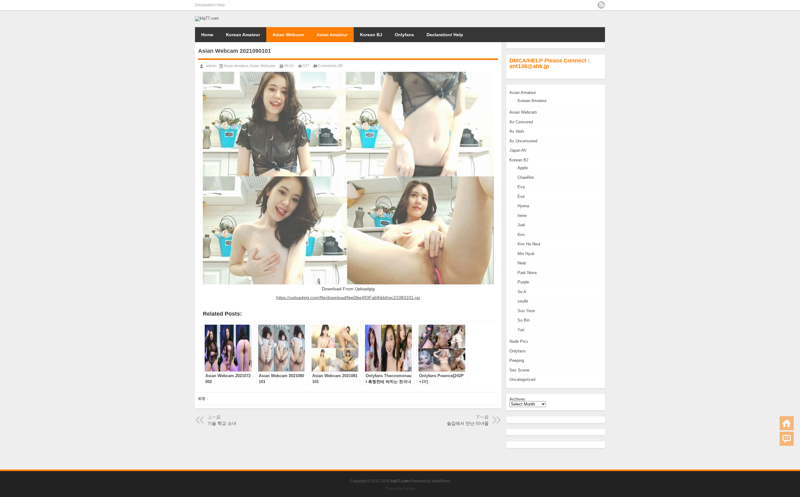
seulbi (523, 301)
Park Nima (527, 272)
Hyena (523, 206)
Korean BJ (371, 34)
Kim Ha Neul (529, 244)
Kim (521, 234)
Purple (523, 282)
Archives (517, 399)
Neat (522, 263)
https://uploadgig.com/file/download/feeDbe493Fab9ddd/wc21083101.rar (348, 297)
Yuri (521, 329)
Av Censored (521, 122)
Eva (521, 187)
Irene (522, 215)
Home (207, 34)
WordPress (441, 481)
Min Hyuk (526, 253)
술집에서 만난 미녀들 (468, 423)
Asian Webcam (288, 34)
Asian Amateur (332, 34)
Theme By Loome (400, 488)
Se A (522, 291)
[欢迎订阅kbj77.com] (601, 5)
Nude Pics (518, 341)
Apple (523, 167)
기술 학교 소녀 (222, 423)
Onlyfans (404, 34)
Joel (521, 225)
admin (211, 66)
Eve (521, 196)
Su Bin (524, 320)
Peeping (516, 360)
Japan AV (518, 150)
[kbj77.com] (207, 18)
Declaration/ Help (210, 5)
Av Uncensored (523, 141)
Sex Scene (519, 370)
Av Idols (516, 131)
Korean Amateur (243, 34)
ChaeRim (526, 177)
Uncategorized (522, 379)
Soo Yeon (526, 310)
